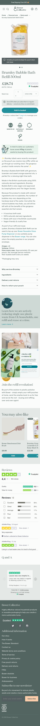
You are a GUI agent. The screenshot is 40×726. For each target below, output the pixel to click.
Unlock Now (29, 366)
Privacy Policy (22, 371)
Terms (26, 371)
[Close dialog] (37, 350)
